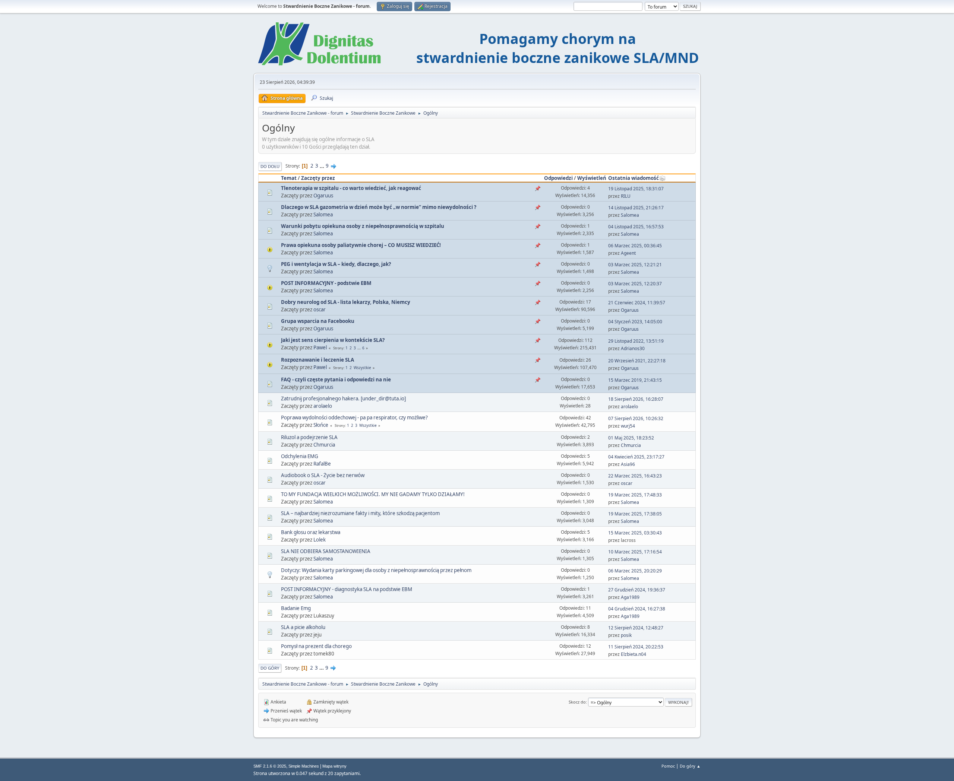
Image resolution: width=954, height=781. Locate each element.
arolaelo (322, 406)
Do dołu (269, 166)
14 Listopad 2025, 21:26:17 (636, 207)
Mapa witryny (334, 766)
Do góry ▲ (690, 766)
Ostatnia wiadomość (633, 178)
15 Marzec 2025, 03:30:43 (635, 533)
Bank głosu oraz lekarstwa (310, 532)
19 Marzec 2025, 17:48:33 (635, 495)
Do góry (269, 668)
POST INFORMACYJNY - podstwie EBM (326, 283)
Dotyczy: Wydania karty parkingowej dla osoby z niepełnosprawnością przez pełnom (376, 570)
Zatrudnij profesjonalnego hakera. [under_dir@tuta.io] (343, 398)
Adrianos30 (633, 348)
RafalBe (322, 463)
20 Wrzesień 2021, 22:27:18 (637, 361)
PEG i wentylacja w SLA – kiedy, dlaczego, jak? (336, 264)
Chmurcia (324, 444)
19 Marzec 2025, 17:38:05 (635, 514)
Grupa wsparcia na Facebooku (317, 321)
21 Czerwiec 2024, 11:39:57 (636, 302)
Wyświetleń (591, 178)
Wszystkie (362, 367)
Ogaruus (323, 195)
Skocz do (577, 702)
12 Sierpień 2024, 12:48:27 (635, 628)
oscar (319, 309)
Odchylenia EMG (299, 456)
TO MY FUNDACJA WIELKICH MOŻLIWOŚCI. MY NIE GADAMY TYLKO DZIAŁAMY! (373, 494)
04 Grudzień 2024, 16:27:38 (636, 609)
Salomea (323, 214)
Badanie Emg (296, 608)
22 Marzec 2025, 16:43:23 (635, 476)
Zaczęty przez (318, 178)
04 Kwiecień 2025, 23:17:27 (636, 457)
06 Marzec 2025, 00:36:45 (635, 245)
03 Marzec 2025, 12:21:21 (635, 264)
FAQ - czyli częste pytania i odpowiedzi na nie (336, 379)
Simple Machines (303, 766)
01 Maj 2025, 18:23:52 (631, 438)
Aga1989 (630, 597)
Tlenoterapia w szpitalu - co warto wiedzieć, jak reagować (351, 188)
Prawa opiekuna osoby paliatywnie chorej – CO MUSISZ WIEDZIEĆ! (361, 245)
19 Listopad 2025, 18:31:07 (636, 188)
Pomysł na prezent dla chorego (316, 646)
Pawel (320, 347)
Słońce (320, 425)
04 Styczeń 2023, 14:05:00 (635, 321)
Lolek (319, 539)
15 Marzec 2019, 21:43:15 (635, 380)
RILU (626, 196)
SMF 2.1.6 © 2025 (269, 766)
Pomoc (668, 766)
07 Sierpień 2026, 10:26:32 (635, 418)
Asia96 (628, 464)
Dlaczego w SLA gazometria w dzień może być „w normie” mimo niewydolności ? (378, 207)
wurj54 (628, 426)
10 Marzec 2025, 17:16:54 (635, 552)
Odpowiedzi (558, 178)
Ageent (628, 253)
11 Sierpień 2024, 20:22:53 (635, 647)
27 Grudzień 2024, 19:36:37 (636, 590)
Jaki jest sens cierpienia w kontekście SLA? (333, 340)
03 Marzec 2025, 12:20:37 (635, 283)
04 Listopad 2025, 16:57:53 (636, 226)
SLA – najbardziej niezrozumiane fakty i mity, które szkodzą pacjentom (360, 513)
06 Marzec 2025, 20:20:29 (635, 571)
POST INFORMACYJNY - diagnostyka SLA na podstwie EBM (346, 589)
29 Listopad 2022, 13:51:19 (636, 341)
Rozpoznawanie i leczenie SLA (317, 359)
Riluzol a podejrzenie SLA (309, 437)
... (322, 165)
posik (626, 635)
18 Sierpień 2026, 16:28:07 (635, 399)
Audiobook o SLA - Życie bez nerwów (322, 475)
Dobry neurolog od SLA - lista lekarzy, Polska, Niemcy (345, 302)
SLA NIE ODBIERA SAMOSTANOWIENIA (325, 551)
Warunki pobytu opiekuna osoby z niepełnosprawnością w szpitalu (362, 226)
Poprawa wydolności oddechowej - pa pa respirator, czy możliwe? (354, 417)
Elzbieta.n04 (633, 654)
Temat (289, 178)
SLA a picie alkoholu (303, 627)
